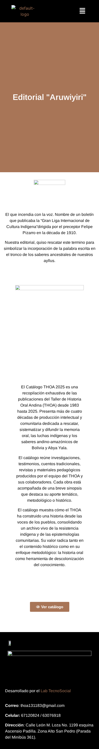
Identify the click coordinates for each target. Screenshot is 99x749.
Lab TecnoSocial (56, 691)
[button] (82, 11)
